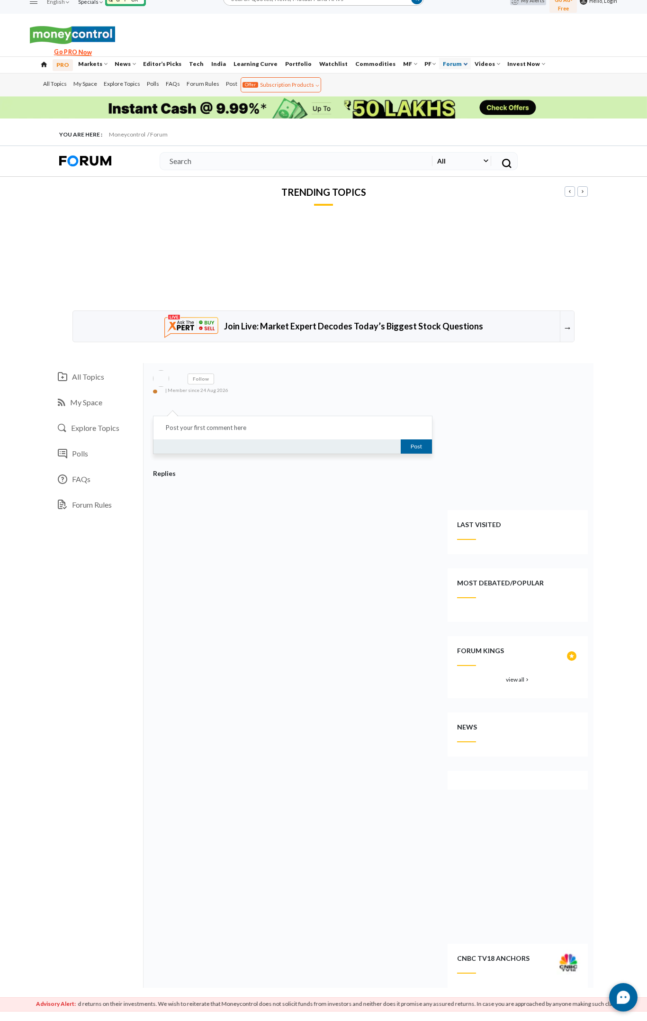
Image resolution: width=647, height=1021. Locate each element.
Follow (201, 379)
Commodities (375, 63)
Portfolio (298, 63)
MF (408, 63)
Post (231, 83)
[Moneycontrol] (72, 33)
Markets (90, 63)
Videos (485, 63)
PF (427, 63)
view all (518, 679)
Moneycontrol (127, 134)
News (123, 63)
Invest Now (524, 63)
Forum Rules (203, 83)
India (218, 63)
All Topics (55, 83)
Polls (153, 83)
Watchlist (333, 63)
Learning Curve (256, 63)
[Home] (44, 63)
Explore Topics (122, 83)
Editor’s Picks (162, 63)
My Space (85, 83)
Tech (196, 63)
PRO (62, 64)
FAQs (173, 83)
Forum (453, 63)
